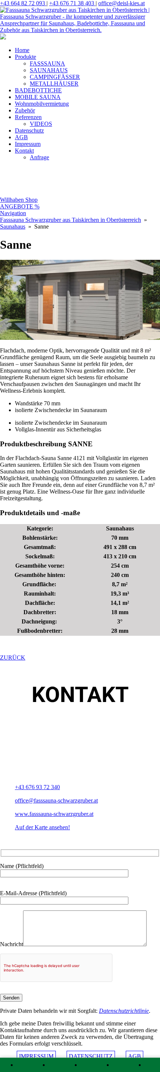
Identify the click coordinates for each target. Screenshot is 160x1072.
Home (22, 50)
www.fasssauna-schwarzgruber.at (54, 814)
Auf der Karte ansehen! (42, 827)
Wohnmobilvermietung (42, 103)
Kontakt (24, 150)
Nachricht (11, 944)
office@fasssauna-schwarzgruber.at (56, 800)
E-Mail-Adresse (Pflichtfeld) (33, 893)
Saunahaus (12, 226)
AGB (21, 137)
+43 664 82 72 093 (23, 3)
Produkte (25, 57)
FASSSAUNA (47, 63)
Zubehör (25, 110)
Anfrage (39, 157)
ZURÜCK (12, 657)
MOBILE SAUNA (38, 97)
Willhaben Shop (19, 200)
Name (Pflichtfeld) (22, 866)
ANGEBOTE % (19, 206)
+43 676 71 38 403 (72, 3)
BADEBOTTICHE (38, 90)
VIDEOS (41, 124)
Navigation (13, 213)
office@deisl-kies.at (121, 3)
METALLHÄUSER (54, 83)
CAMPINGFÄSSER (55, 77)
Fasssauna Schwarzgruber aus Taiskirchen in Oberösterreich (70, 220)
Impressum (28, 144)
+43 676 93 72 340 (37, 787)
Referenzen (28, 117)
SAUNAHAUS (49, 70)
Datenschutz (29, 130)
